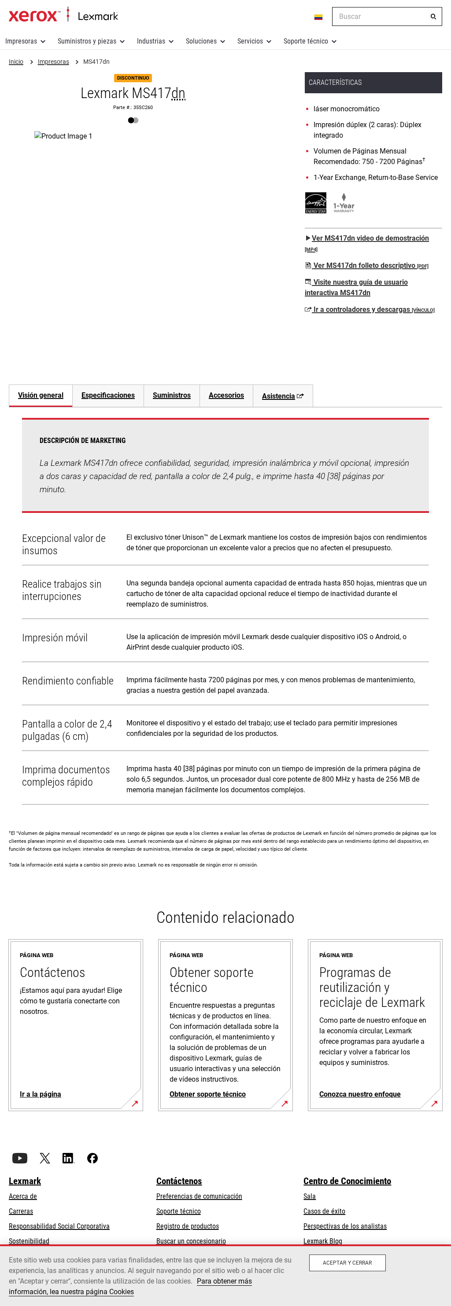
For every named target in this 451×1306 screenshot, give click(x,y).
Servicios (250, 41)
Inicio (63, 14)
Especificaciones (108, 395)
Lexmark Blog (322, 1241)
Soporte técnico (306, 41)
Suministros (172, 395)
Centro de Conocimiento (347, 1181)
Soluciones (201, 41)
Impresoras (21, 41)
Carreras (21, 1211)
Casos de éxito (324, 1211)
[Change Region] (318, 17)
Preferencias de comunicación (199, 1196)
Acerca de (23, 1196)
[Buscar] (433, 16)
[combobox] (387, 16)
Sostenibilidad (29, 1241)
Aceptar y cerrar (347, 1263)
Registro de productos (187, 1226)
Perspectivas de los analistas (345, 1226)
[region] (225, 1275)
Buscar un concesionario (191, 1241)
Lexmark (25, 1181)
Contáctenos (179, 1181)
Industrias (151, 41)
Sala (309, 1196)
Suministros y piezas (87, 41)
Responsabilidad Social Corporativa (59, 1226)
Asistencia (278, 396)
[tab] (40, 395)
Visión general (40, 395)
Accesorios (226, 395)
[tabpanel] (225, 613)
